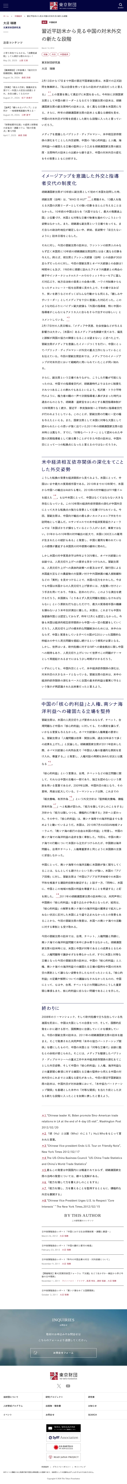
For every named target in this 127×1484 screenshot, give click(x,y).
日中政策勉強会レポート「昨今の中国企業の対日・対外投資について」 (83, 1261)
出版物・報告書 (53, 1406)
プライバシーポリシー (62, 1467)
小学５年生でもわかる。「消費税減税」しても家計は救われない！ (20, 56)
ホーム (6, 16)
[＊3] (67, 319)
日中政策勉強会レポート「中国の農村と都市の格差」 (83, 1248)
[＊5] (49, 764)
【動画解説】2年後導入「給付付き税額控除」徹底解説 (20, 73)
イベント (7, 1415)
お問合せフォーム (63, 1353)
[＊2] (89, 199)
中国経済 (18, 16)
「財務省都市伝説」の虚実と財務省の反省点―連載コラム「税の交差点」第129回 (20, 128)
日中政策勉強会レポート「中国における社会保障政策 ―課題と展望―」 (83, 1234)
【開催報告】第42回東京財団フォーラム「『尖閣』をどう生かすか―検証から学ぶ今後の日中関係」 (83, 1277)
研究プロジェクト (54, 1397)
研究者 (91, 1397)
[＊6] (71, 799)
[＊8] (57, 896)
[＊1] (49, 94)
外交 (54, 54)
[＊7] (55, 806)
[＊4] (55, 497)
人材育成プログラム (13, 1406)
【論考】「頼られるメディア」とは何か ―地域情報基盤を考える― (20, 111)
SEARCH (92, 1415)
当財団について (11, 1397)
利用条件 (45, 1467)
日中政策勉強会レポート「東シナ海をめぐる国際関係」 (83, 1291)
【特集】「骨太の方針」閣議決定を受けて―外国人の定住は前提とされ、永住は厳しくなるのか (20, 92)
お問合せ (50, 1415)
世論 (45, 54)
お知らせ (92, 1406)
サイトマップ (79, 1467)
